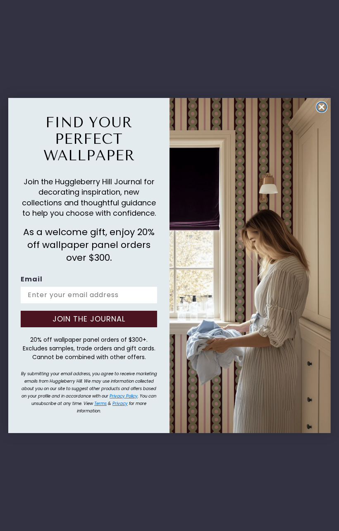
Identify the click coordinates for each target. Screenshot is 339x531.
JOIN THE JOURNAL (89, 319)
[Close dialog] (322, 107)
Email (32, 279)
